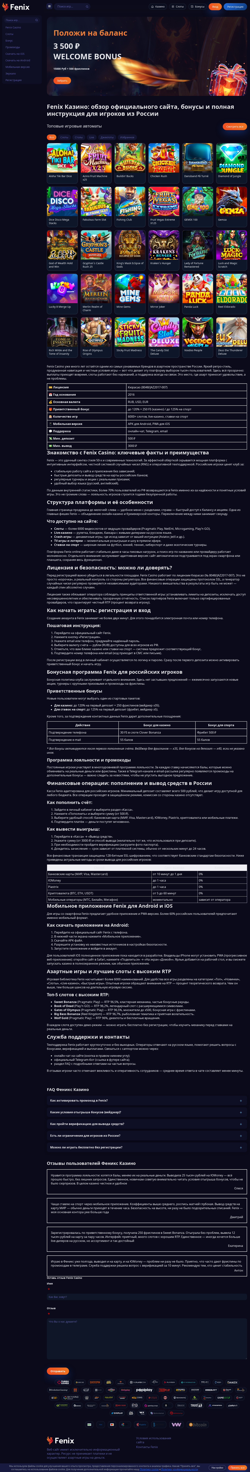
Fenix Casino (13, 27)
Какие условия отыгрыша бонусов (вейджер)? (85, 1112)
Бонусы (199, 6)
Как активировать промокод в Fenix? (79, 1100)
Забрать (62, 80)
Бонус (9, 40)
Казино (160, 6)
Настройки (217, 1467)
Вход (215, 6)
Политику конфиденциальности (179, 1469)
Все (51, 137)
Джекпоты (107, 137)
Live (91, 137)
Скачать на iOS (15, 53)
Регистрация (13, 80)
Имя (50, 1283)
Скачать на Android (17, 60)
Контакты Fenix (147, 1447)
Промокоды (12, 47)
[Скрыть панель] (49, 6)
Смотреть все (234, 126)
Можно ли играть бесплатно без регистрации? (86, 1147)
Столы (79, 137)
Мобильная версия (17, 67)
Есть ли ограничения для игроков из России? (85, 1136)
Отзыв (51, 1308)
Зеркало (10, 73)
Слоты (9, 34)
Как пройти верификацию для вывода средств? (87, 1124)
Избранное (127, 137)
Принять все (238, 1467)
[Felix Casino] (15, 7)
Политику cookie (149, 1469)
